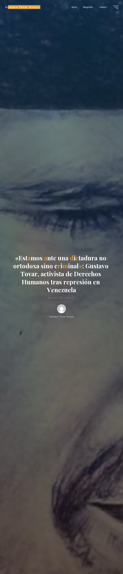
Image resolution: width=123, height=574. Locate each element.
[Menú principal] (115, 7)
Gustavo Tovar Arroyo (22, 7)
